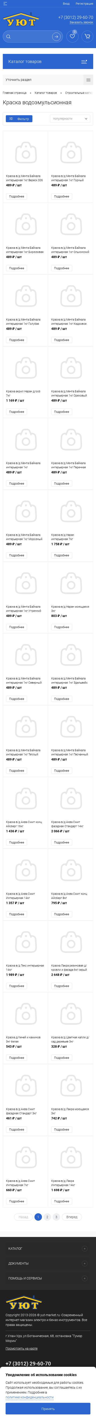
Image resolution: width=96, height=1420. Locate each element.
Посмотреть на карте (22, 1348)
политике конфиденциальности (30, 1397)
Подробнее (16, 196)
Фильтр (23, 119)
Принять (48, 1409)
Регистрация (84, 3)
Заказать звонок (81, 22)
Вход (66, 3)
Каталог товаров (24, 61)
